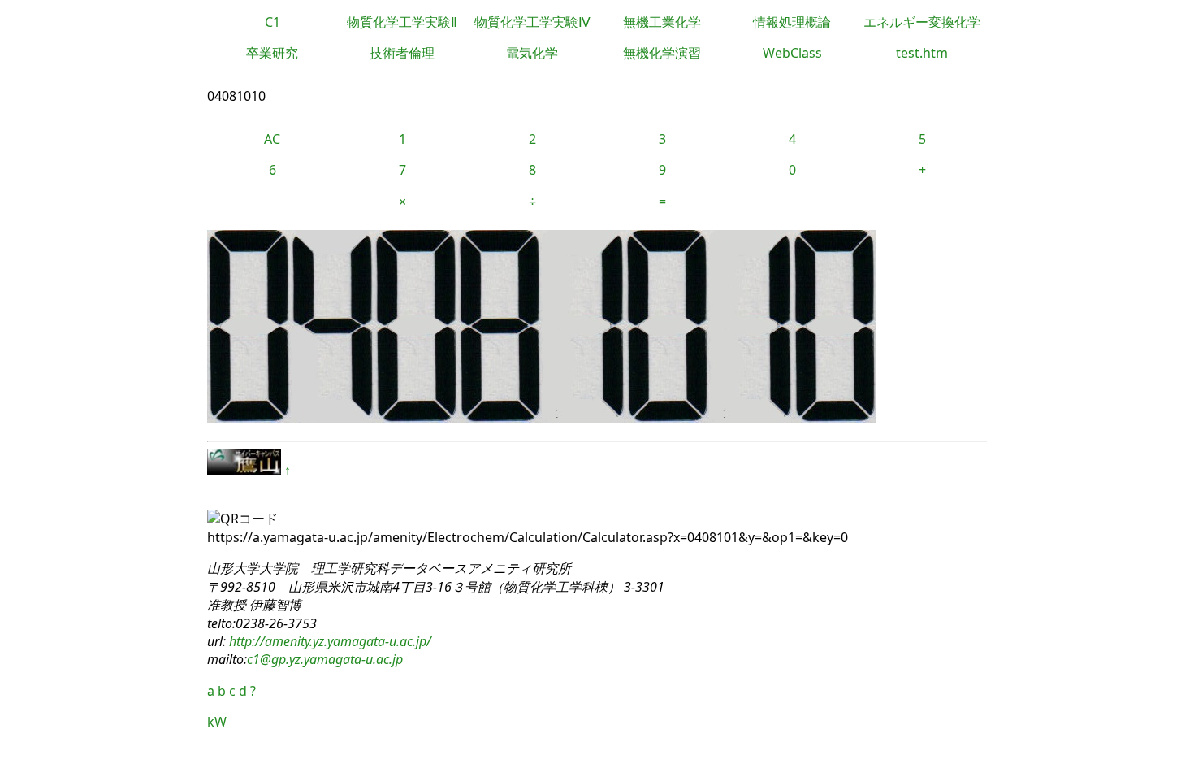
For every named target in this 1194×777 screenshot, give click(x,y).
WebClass (792, 53)
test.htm (922, 53)
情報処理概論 (792, 22)
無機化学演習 (662, 53)
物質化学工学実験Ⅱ (402, 22)
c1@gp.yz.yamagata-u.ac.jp (325, 659)
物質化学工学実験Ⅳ (532, 22)
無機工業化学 (662, 22)
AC (272, 139)
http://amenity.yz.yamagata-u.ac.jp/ (328, 641)
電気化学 (532, 53)
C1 (272, 22)
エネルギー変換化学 (921, 22)
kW (217, 722)
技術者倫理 (402, 53)
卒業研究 (272, 53)
